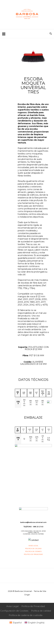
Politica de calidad (33, 548)
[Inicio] (27, 22)
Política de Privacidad (33, 606)
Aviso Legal (12, 606)
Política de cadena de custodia (25, 615)
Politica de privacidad (33, 554)
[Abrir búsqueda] (50, 33)
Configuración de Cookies (14, 610)
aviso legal (33, 546)
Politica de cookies (33, 551)
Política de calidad (41, 610)
